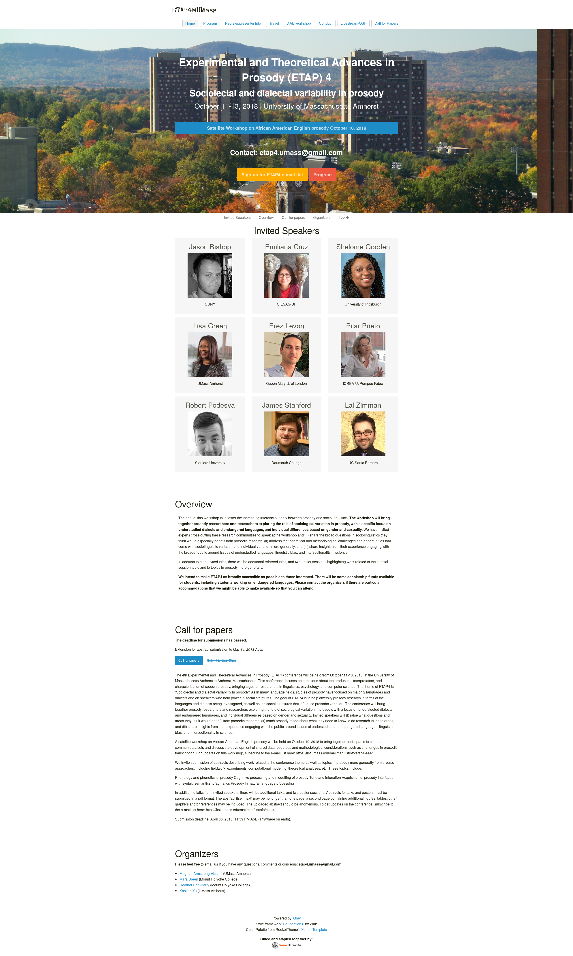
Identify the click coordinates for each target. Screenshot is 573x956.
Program (210, 23)
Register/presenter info (243, 23)
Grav (297, 918)
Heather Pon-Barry (194, 884)
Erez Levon (286, 325)
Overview (266, 217)
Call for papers (293, 217)
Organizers (322, 217)
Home (190, 23)
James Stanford (286, 405)
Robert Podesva (210, 405)
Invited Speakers (237, 217)
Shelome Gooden (363, 246)
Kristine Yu (188, 890)
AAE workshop (299, 23)
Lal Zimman (363, 405)
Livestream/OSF (353, 23)
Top (342, 217)
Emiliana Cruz (286, 246)
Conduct (325, 23)
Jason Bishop (210, 246)
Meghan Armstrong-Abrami (201, 873)
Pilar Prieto (363, 325)
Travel (274, 23)
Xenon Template (314, 929)
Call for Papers (386, 23)
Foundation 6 (293, 923)
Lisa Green (210, 325)
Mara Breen (189, 879)
